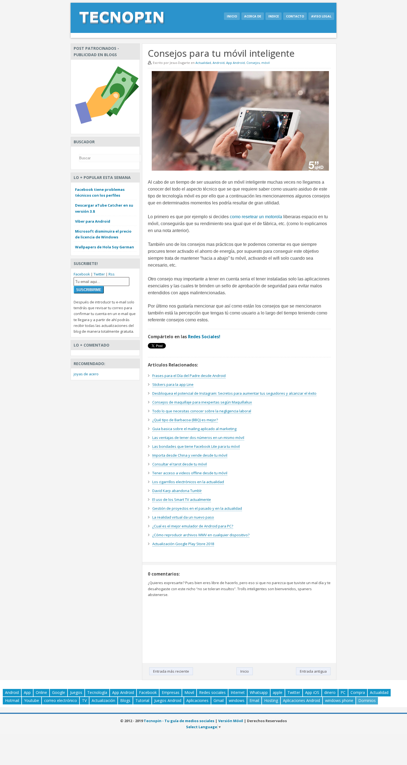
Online (41, 692)
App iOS (312, 692)
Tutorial (142, 700)
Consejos (253, 63)
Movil (189, 692)
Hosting (271, 700)
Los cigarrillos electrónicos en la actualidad (188, 481)
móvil (265, 63)
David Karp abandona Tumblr (177, 490)
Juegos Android (167, 700)
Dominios (367, 700)
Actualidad (203, 63)
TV (84, 700)
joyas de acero (86, 373)
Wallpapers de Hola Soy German (104, 246)
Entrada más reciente (171, 671)
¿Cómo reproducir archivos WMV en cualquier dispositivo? (200, 534)
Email (254, 700)
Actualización (103, 700)
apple (277, 692)
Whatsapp (259, 692)
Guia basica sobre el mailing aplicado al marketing (194, 428)
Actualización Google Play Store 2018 (183, 543)
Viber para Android (92, 221)
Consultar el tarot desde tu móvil (179, 464)
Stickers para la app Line (173, 384)
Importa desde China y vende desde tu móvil (189, 455)
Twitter (99, 274)
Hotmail (12, 700)
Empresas (170, 692)
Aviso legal (321, 16)
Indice (273, 16)
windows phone (339, 700)
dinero (330, 692)
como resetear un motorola (256, 216)
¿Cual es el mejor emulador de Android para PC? (192, 526)
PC (343, 692)
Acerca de (252, 16)
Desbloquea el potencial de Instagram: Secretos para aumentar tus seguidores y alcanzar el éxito (234, 393)
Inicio (232, 16)
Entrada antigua (313, 671)
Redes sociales (212, 692)
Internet (238, 692)
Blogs (125, 700)
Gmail (218, 700)
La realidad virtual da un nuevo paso (183, 517)
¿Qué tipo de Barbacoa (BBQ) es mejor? (185, 419)
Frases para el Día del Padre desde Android (189, 375)
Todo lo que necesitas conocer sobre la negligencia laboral (201, 410)
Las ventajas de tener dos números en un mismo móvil (198, 437)
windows (236, 700)
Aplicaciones (197, 700)
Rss (112, 274)
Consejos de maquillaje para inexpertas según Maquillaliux (202, 402)
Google (58, 692)
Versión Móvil (230, 720)
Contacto (295, 16)
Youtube (31, 700)
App (27, 692)
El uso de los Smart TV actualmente (181, 499)
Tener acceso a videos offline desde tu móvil (189, 472)
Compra (358, 692)
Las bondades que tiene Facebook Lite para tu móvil (196, 446)
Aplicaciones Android (301, 700)
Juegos (76, 692)
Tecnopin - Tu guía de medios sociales (179, 720)
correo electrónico (60, 700)
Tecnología (97, 692)
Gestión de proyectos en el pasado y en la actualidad (197, 508)
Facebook (82, 274)
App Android (235, 63)
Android (219, 63)
